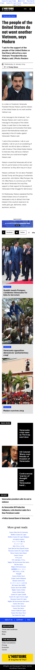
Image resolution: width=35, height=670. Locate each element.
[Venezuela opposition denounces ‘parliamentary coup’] (17, 321)
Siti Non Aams (18, 564)
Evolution (5, 647)
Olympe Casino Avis (18, 580)
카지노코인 (18, 557)
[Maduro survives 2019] (17, 381)
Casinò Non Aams (18, 608)
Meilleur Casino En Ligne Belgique (18, 537)
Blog (3, 634)
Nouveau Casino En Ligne (18, 599)
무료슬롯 (18, 574)
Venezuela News (9, 16)
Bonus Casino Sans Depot (18, 553)
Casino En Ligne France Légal (18, 597)
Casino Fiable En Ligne (18, 610)
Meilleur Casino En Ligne (18, 534)
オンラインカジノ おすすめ (18, 583)
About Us (8, 620)
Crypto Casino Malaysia (18, 578)
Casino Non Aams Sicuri (18, 613)
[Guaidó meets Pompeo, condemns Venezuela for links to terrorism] (17, 261)
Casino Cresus (18, 555)
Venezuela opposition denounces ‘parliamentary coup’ (15, 352)
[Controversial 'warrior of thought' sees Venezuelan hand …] (10, 479)
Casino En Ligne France (13, 3)
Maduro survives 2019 (13, 411)
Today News (13, 67)
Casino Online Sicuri (18, 576)
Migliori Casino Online (18, 590)
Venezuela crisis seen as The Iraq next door (24, 433)
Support (19, 620)
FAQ (28, 620)
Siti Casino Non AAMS (18, 585)
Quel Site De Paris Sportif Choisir (18, 548)
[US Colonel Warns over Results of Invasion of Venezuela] (10, 456)
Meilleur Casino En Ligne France (24, 4)
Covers (4, 650)
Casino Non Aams (18, 603)
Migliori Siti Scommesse (18, 567)
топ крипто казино (18, 539)
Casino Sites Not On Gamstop (18, 532)
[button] (30, 9)
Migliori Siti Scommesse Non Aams (18, 562)
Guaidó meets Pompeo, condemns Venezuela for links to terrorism (15, 292)
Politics (7, 286)
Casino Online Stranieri (18, 606)
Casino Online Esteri (18, 592)
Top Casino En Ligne (18, 615)
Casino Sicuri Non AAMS (18, 587)
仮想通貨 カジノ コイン (18, 569)
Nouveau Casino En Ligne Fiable (18, 551)
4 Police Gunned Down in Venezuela (16, 518)
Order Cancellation (8, 643)
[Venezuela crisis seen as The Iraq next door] (10, 433)
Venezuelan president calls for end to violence (16, 500)
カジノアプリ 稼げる (18, 541)
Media (4, 632)
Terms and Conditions (9, 629)
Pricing (4, 645)
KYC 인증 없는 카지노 (18, 560)
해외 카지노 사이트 (18, 546)
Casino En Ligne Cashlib (18, 594)
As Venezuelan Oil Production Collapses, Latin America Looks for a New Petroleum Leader (16, 510)
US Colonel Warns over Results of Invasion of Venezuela (24, 456)
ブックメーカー (18, 544)
